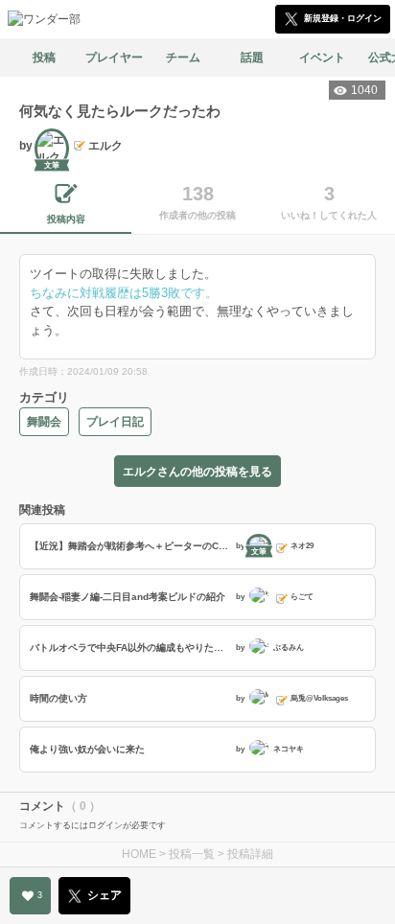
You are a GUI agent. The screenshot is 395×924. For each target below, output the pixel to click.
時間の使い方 (58, 698)
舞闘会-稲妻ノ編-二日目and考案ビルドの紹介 (127, 596)
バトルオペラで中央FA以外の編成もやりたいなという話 (130, 647)
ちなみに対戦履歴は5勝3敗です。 (124, 293)
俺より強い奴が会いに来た (87, 749)
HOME (139, 854)
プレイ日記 (115, 421)
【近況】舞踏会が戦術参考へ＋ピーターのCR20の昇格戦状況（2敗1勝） (130, 546)
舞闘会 (44, 421)
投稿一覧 (192, 854)
